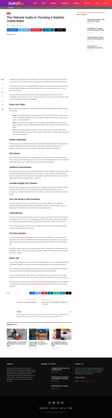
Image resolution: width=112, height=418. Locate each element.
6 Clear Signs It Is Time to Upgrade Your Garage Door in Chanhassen (38, 344)
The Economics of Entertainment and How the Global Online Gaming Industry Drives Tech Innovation (95, 47)
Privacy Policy (43, 408)
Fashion (76, 3)
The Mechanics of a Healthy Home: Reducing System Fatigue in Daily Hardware (95, 29)
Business (53, 3)
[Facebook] (2, 84)
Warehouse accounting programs (26, 302)
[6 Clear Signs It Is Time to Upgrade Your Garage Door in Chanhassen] (39, 334)
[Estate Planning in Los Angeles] (45, 388)
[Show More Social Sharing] (68, 29)
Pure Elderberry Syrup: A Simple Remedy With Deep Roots (59, 344)
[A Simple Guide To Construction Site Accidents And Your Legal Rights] (17, 334)
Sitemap (70, 408)
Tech (97, 3)
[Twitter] (2, 88)
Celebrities (65, 3)
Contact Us (54, 408)
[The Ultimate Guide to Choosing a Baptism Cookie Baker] (39, 55)
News (43, 3)
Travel (105, 3)
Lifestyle (87, 3)
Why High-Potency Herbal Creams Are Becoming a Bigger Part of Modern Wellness (34, 7)
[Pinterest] (2, 96)
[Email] (2, 109)
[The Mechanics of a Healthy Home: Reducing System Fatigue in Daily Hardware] (81, 31)
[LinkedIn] (2, 92)
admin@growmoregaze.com (87, 381)
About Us (63, 408)
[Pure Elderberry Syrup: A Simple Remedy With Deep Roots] (61, 334)
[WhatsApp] (2, 100)
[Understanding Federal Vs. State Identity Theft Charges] (81, 22)
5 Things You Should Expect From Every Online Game (60, 369)
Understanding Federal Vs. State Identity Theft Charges (96, 20)
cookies (51, 262)
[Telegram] (2, 104)
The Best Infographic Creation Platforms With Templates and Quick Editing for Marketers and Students (95, 38)
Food (8, 13)
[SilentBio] (15, 3)
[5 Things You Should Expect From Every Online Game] (45, 370)
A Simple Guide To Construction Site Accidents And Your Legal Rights (17, 344)
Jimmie (13, 25)
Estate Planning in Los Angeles (59, 386)
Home (35, 3)
